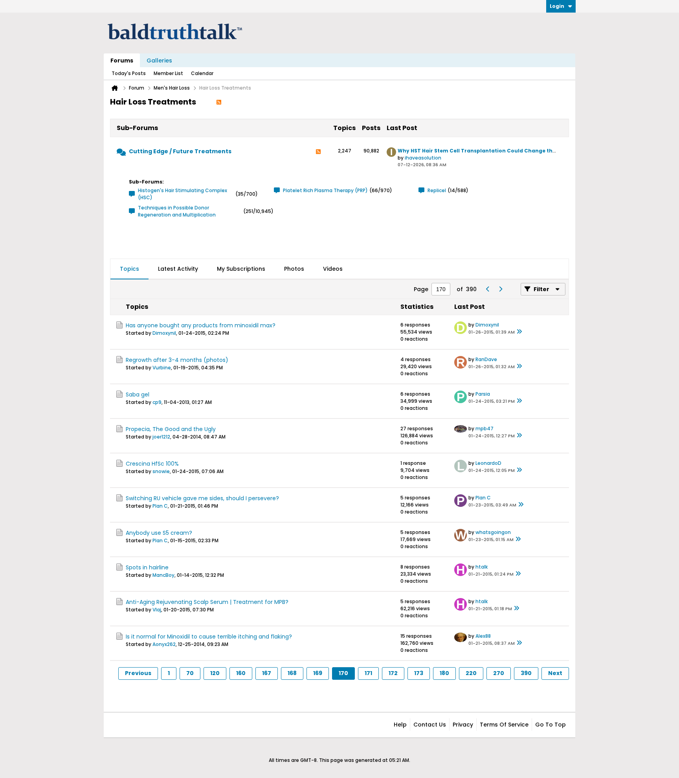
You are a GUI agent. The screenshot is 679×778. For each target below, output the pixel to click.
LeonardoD (488, 463)
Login (557, 6)
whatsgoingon (493, 532)
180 (444, 673)
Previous (138, 673)
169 (317, 673)
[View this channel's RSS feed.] (219, 101)
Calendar (202, 73)
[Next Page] (500, 289)
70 (190, 673)
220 (471, 673)
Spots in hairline (147, 567)
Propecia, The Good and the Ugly (171, 429)
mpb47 (484, 428)
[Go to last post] (519, 332)
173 (418, 673)
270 (498, 673)
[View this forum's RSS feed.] (318, 154)
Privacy (463, 724)
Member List (168, 73)
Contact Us (429, 724)
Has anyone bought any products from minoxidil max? (200, 325)
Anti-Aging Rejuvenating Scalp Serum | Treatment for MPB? (207, 602)
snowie (161, 471)
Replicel (437, 190)
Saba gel (137, 394)
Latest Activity (178, 269)
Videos (333, 269)
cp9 (156, 402)
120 (215, 673)
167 (266, 673)
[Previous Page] (487, 289)
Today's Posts (129, 73)
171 (368, 673)
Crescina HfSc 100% (152, 464)
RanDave (486, 359)
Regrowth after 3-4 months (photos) (177, 360)
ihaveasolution (423, 157)
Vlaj (156, 609)
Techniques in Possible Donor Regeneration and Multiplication (177, 211)
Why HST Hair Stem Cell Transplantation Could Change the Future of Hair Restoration (512, 150)
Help (400, 724)
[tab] (129, 269)
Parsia (482, 394)
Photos (294, 269)
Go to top (550, 724)
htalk (481, 566)
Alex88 (483, 636)
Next (555, 673)
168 (292, 673)
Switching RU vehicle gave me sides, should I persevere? (202, 498)
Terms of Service (504, 724)
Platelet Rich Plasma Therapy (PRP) (325, 190)
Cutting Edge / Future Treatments (180, 151)
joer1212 (161, 436)
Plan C (160, 506)
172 (393, 673)
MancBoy (163, 575)
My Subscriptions (241, 269)
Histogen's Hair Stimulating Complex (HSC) (182, 194)
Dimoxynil (164, 333)
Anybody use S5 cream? (159, 533)
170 (343, 673)
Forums (121, 60)
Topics (129, 269)
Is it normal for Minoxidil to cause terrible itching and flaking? (209, 636)
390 (526, 673)
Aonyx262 (164, 644)
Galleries (159, 60)
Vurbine (161, 367)
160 (241, 673)
